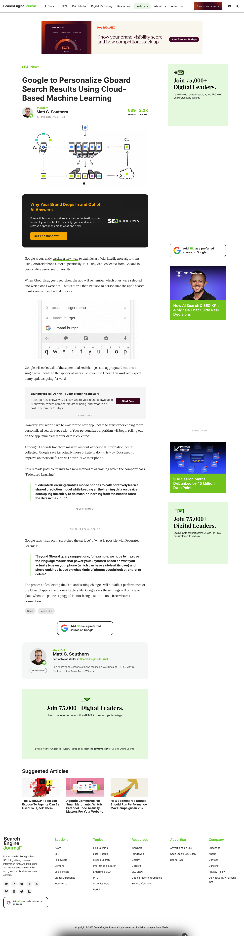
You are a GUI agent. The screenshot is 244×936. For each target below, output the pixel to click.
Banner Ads (176, 859)
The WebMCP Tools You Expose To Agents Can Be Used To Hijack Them (40, 804)
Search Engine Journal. (105, 927)
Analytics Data (101, 883)
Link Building (100, 847)
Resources (123, 6)
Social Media (62, 871)
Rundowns (138, 853)
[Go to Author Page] (27, 112)
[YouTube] (22, 884)
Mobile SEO (46, 611)
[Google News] (6, 884)
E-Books (136, 865)
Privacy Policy (217, 871)
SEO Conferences (142, 883)
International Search (104, 865)
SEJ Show (137, 871)
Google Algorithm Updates (147, 877)
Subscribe (214, 847)
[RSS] (29, 892)
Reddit (97, 889)
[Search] (237, 6)
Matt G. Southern (52, 111)
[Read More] (198, 457)
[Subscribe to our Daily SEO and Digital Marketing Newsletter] (229, 6)
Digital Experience (65, 877)
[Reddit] (22, 892)
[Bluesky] (6, 892)
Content (59, 865)
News (30, 611)
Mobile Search (101, 859)
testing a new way (65, 258)
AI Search (50, 6)
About (212, 853)
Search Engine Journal (94, 659)
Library (136, 859)
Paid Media (79, 6)
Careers (213, 865)
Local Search (100, 853)
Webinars (142, 6)
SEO (64, 6)
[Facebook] (29, 884)
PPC (95, 877)
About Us (160, 6)
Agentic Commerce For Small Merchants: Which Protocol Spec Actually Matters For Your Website (84, 806)
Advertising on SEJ (181, 847)
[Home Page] (20, 6)
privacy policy (101, 748)
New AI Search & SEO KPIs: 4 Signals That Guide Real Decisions (196, 309)
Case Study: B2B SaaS (183, 853)
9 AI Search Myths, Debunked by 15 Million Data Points (193, 483)
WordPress (61, 883)
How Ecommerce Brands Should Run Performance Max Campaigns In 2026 (129, 804)
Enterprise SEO (102, 871)
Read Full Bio (38, 670)
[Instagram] (14, 892)
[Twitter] (37, 884)
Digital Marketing (101, 6)
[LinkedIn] (14, 884)
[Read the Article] (41, 787)
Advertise (177, 6)
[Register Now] (198, 283)
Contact (213, 859)
